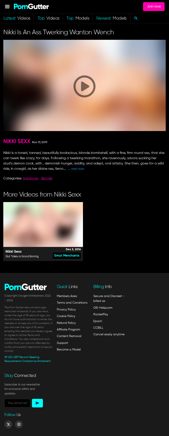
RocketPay (100, 314)
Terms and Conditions (72, 302)
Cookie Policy (66, 316)
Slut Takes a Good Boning (22, 256)
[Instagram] (19, 424)
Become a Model (69, 349)
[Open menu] (7, 6)
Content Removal (69, 336)
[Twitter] (8, 424)
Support (62, 343)
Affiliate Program (68, 329)
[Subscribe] (37, 403)
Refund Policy (66, 323)
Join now (154, 6)
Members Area (67, 296)
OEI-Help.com (102, 307)
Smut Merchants (66, 255)
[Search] (136, 18)
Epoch (97, 321)
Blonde (46, 178)
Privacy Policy (66, 309)
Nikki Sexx (16, 141)
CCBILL (98, 327)
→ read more (76, 168)
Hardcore (30, 178)
